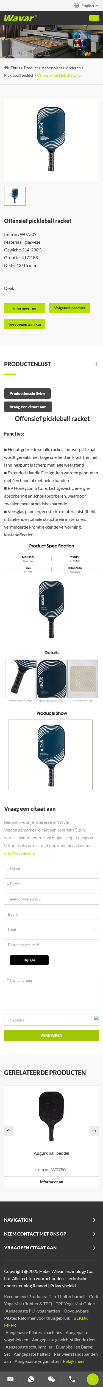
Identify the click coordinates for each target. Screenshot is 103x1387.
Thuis (15, 67)
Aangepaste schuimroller (29, 1346)
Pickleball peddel (18, 75)
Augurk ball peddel (51, 1153)
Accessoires (52, 67)
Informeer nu (51, 1181)
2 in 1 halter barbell (67, 1296)
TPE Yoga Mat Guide (75, 1303)
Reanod (40, 1285)
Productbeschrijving (27, 393)
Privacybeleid (63, 1285)
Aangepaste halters (32, 1354)
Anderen (73, 67)
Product (31, 67)
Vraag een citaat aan (28, 406)
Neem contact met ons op (35, 1233)
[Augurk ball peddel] (51, 1116)
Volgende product (69, 307)
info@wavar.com (19, 853)
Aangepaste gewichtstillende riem (64, 1339)
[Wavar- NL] (20, 18)
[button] (9, 1131)
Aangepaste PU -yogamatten (33, 1310)
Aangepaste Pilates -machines (34, 1332)
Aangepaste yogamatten (38, 1361)
